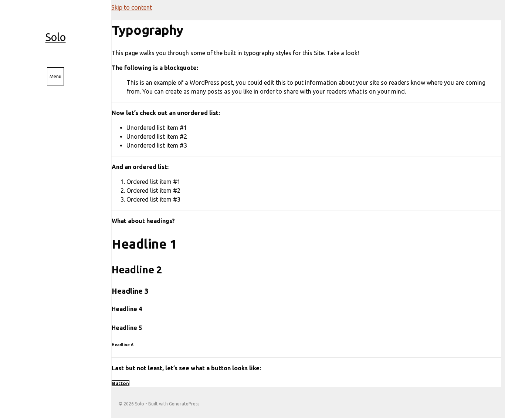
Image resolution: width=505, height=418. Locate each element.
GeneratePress (184, 403)
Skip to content (131, 7)
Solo (55, 37)
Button (120, 383)
